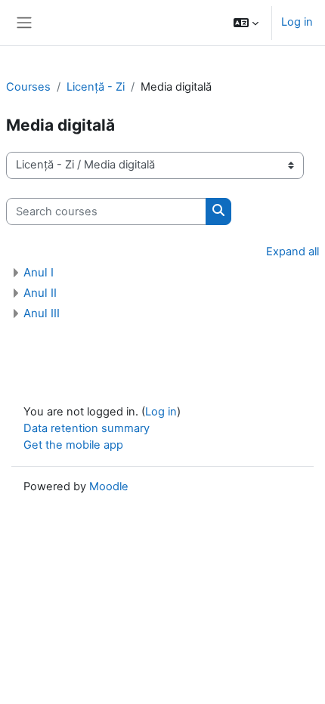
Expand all (292, 251)
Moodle (108, 486)
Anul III (41, 313)
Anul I (38, 272)
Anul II (40, 293)
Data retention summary (86, 428)
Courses (28, 87)
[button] (246, 22)
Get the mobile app (73, 445)
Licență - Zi (96, 87)
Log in (297, 22)
